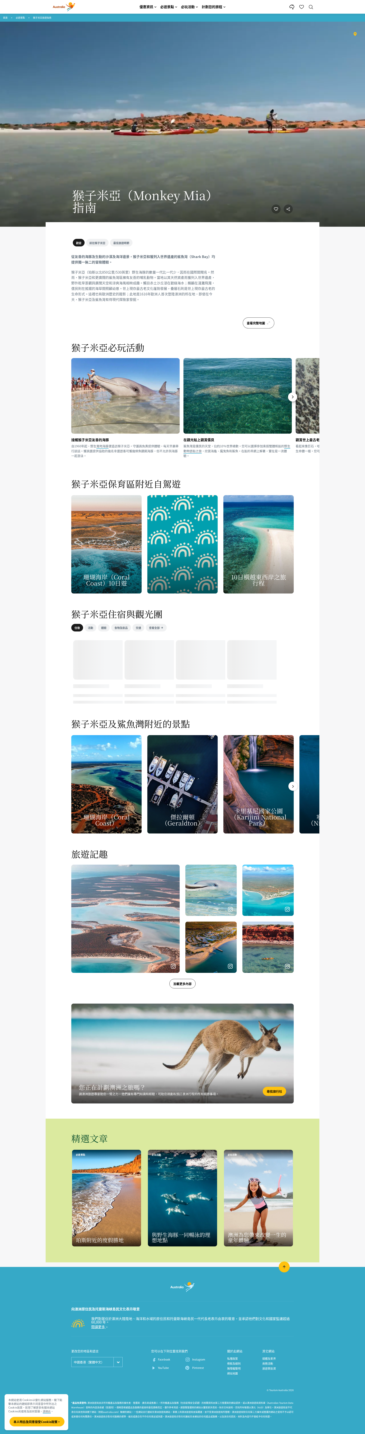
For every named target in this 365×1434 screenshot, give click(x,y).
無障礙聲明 (234, 1368)
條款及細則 (234, 1363)
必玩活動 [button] (188, 6)
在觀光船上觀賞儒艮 (198, 439)
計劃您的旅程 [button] (212, 6)
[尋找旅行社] (182, 1053)
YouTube (163, 1367)
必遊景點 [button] (167, 6)
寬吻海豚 (102, 446)
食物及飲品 (121, 628)
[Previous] (73, 397)
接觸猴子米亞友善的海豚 (90, 439)
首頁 (5, 17)
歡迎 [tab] (78, 243)
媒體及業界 (269, 1358)
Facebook (164, 1359)
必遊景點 (20, 17)
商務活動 (267, 1363)
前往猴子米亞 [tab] (97, 243)
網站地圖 (232, 1373)
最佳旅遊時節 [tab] (121, 243)
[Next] (292, 397)
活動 (90, 628)
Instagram (198, 1359)
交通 (138, 628)
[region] (258, 284)
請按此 (47, 1411)
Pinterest (198, 1367)
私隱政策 (232, 1358)
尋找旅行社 (274, 1091)
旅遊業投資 (269, 1368)
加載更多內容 (182, 983)
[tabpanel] (144, 280)
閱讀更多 (98, 1326)
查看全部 (154, 628)
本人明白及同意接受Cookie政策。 (36, 1421)
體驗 (103, 628)
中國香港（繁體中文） (89, 1362)
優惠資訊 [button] (146, 6)
